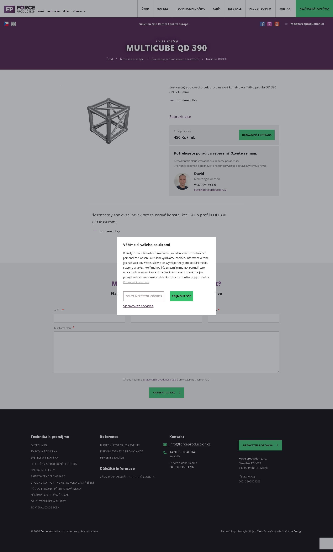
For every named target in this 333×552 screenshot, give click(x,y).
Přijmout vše (181, 296)
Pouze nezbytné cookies (143, 296)
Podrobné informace (136, 282)
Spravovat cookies (138, 306)
